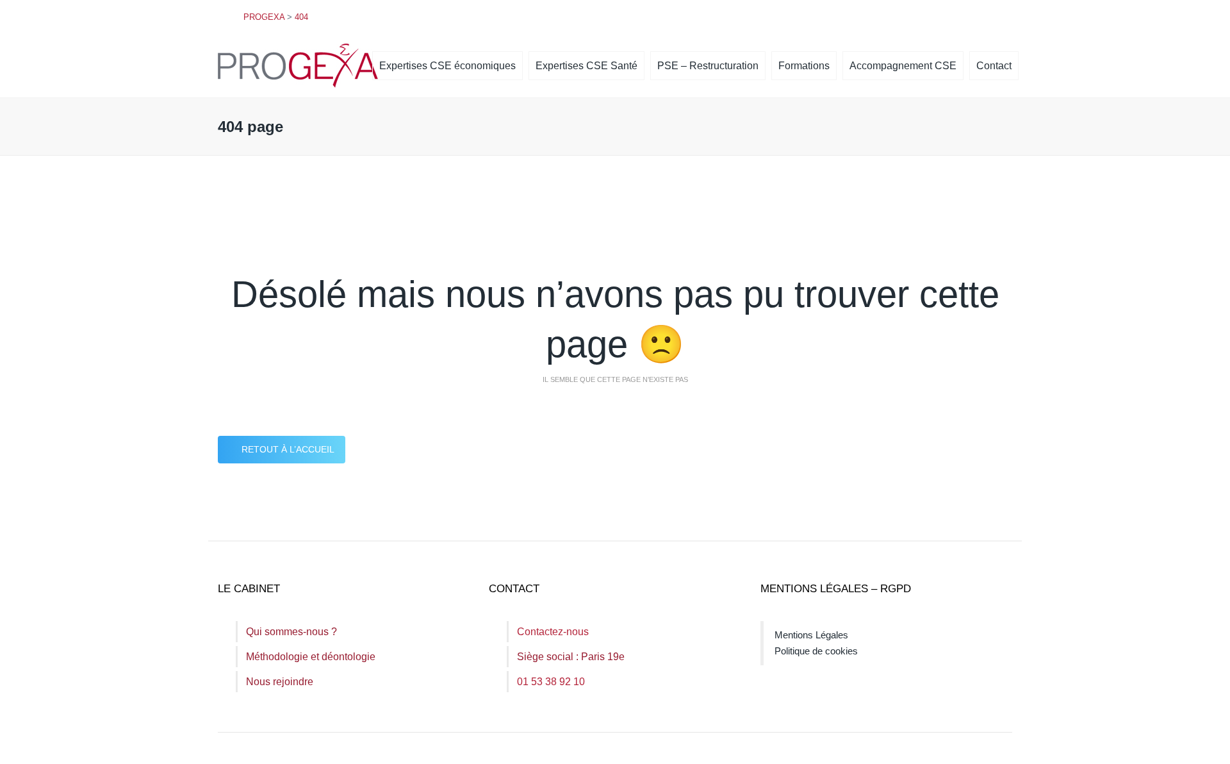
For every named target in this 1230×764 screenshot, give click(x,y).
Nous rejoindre (279, 681)
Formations (804, 65)
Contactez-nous (553, 631)
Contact (994, 65)
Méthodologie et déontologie (310, 656)
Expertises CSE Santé (586, 65)
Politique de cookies (816, 650)
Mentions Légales (811, 634)
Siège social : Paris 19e (571, 656)
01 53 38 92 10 (551, 681)
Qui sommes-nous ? (291, 631)
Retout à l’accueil (288, 449)
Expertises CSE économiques (447, 65)
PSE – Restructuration (707, 65)
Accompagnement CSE (902, 65)
